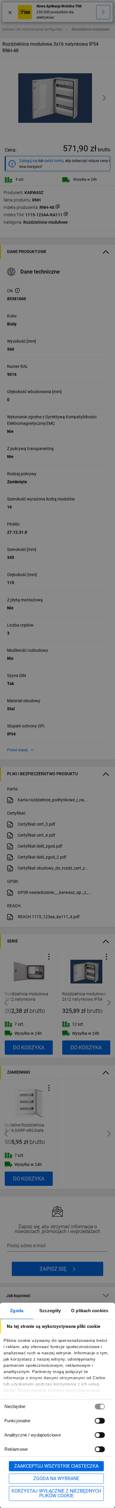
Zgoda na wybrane (56, 1478)
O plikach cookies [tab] (89, 1310)
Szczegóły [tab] (50, 1310)
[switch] (100, 1420)
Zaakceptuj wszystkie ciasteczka (56, 1466)
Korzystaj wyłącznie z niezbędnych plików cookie (56, 1493)
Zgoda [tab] (16, 1310)
